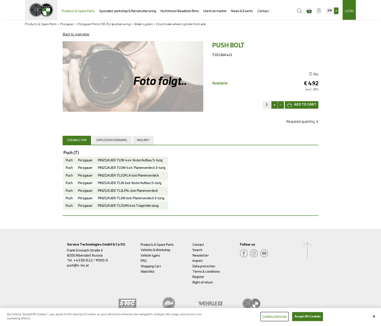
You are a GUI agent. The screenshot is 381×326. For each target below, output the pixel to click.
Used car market (215, 11)
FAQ (144, 261)
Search (197, 250)
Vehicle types (150, 255)
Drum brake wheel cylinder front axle (181, 24)
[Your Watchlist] (318, 10)
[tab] (77, 140)
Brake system (143, 24)
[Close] (374, 316)
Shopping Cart (151, 266)
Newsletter (200, 255)
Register (198, 277)
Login (349, 11)
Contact (263, 11)
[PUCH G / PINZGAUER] (41, 10)
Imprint (197, 261)
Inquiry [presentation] (143, 140)
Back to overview (76, 34)
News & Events (242, 11)
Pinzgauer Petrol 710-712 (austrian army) (104, 24)
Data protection (203, 266)
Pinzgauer (67, 24)
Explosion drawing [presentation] (112, 140)
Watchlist (148, 271)
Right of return (202, 282)
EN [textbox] (330, 10)
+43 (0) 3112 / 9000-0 (91, 260)
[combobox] (332, 10)
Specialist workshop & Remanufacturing (127, 11)
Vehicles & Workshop (156, 250)
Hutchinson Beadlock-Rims (180, 11)
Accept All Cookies (308, 316)
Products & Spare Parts (78, 11)
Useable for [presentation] (77, 140)
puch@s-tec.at (78, 265)
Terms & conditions (206, 271)
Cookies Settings (274, 316)
